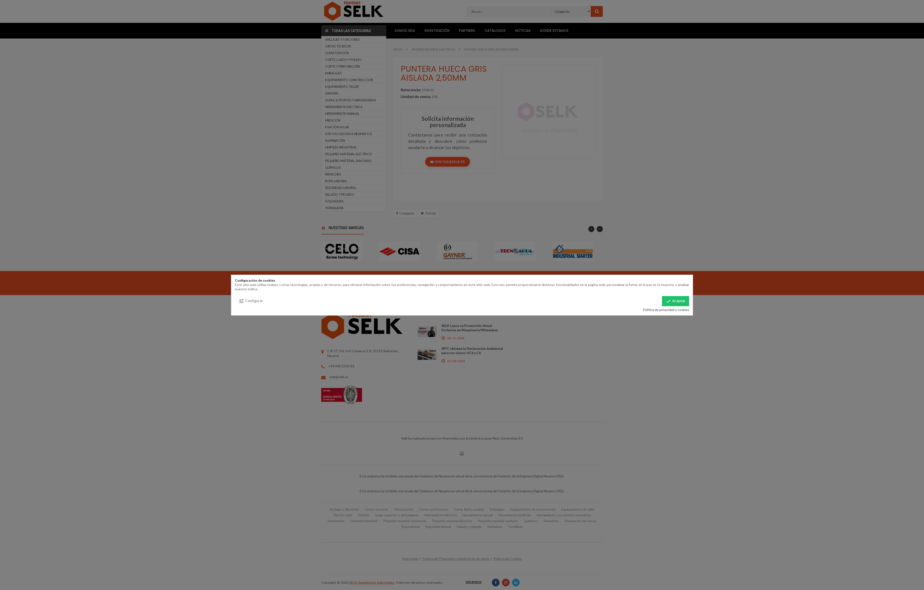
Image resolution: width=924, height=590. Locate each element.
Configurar (250, 301)
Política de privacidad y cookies (666, 310)
